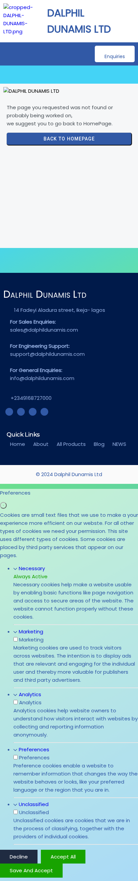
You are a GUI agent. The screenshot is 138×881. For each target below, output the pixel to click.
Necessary (32, 568)
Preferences (34, 749)
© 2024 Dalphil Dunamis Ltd (69, 474)
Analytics (30, 694)
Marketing (31, 631)
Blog (99, 444)
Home (17, 444)
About (41, 444)
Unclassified (34, 804)
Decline (19, 856)
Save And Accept (31, 870)
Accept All (63, 856)
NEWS (119, 444)
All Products (71, 444)
